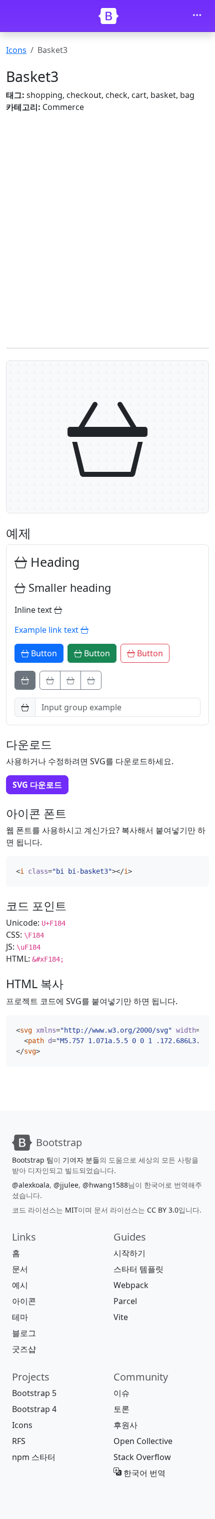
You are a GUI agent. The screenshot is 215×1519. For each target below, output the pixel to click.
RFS (19, 1441)
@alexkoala (31, 1185)
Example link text (47, 629)
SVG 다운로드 (37, 784)
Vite (121, 1317)
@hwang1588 (105, 1185)
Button (43, 653)
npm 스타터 (34, 1457)
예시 (20, 1285)
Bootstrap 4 (34, 1409)
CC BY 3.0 (162, 1210)
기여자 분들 (81, 1160)
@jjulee (66, 1185)
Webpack (131, 1285)
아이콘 (24, 1301)
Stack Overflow (142, 1457)
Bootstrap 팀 (33, 1160)
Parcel (125, 1301)
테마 (20, 1317)
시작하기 (130, 1253)
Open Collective (143, 1441)
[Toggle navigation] (197, 16)
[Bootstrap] (108, 16)
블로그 (24, 1333)
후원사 (126, 1425)
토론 (122, 1409)
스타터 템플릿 (139, 1269)
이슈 (122, 1393)
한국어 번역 (144, 1473)
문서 (20, 1269)
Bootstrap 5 (34, 1393)
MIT (71, 1210)
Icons (16, 49)
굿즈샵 (24, 1349)
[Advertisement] (107, 228)
